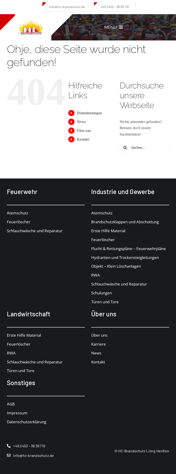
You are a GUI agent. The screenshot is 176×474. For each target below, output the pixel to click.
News (81, 122)
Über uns (84, 131)
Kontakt (83, 139)
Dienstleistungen (89, 113)
